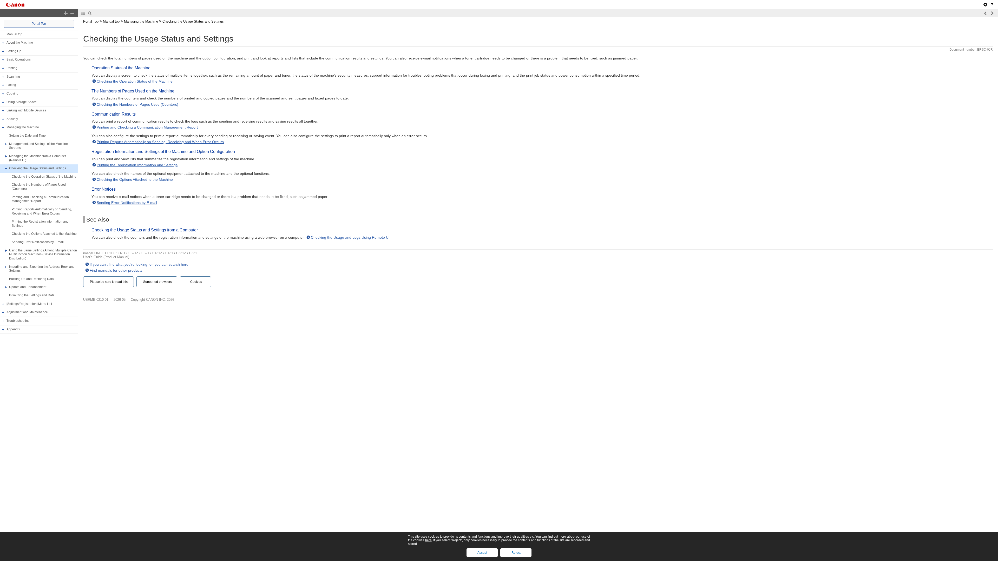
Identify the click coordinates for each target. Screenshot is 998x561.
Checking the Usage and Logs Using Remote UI (350, 237)
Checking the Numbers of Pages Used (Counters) (137, 104)
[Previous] (985, 13)
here (428, 540)
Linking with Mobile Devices (26, 110)
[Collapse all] (72, 13)
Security (12, 119)
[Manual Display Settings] (985, 5)
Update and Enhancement (27, 287)
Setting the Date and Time (27, 135)
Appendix (13, 329)
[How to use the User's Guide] (992, 5)
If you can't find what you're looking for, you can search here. (139, 264)
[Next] (992, 13)
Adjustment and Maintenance (27, 312)
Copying (12, 93)
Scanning (13, 76)
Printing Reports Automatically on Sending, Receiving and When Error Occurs (42, 211)
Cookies (196, 282)
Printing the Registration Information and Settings (137, 165)
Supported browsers (157, 282)
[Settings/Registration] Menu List (29, 304)
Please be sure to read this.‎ (109, 282)
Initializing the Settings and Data (32, 295)
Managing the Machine (22, 127)
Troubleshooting (18, 321)
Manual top (14, 34)
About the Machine (19, 42)
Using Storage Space (21, 102)
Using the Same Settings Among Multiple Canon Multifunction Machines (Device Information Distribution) (43, 254)
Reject (516, 553)
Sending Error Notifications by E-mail (38, 242)
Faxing (11, 85)
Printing (11, 68)
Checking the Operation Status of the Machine (44, 176)
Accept (482, 553)
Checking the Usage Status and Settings (37, 168)
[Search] (90, 13)
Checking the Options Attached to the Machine (44, 234)
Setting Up (13, 51)
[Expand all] (66, 13)
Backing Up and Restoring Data (31, 279)
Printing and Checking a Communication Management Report (40, 199)
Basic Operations (18, 60)
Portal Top (39, 23)
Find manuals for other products (116, 270)
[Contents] (83, 13)
